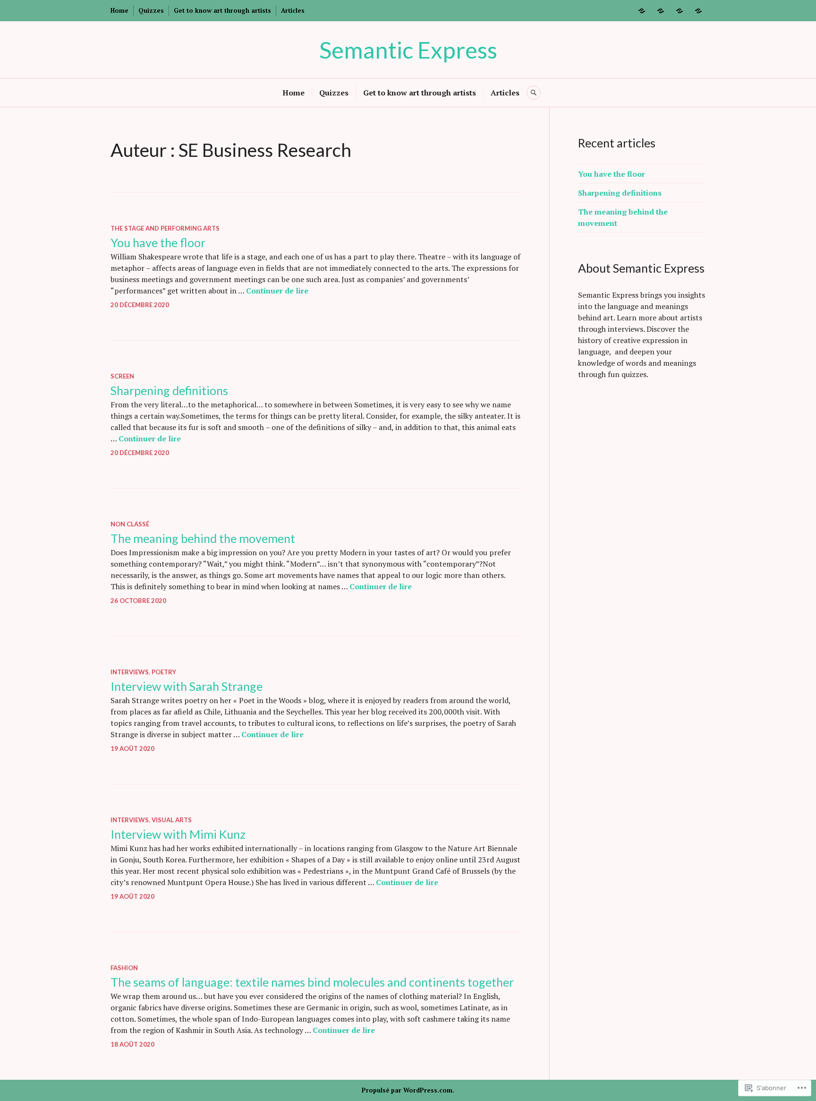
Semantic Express (408, 49)
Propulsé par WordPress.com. (408, 1090)
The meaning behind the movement (202, 538)
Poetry (164, 672)
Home (119, 10)
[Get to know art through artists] (679, 11)
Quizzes (151, 10)
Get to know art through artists (222, 10)
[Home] (642, 11)
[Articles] (698, 11)
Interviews (129, 672)
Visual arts (172, 820)
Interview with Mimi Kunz (178, 834)
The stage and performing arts (165, 228)
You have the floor (157, 242)
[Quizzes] (661, 11)
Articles (293, 10)
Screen (122, 376)
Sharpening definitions (169, 390)
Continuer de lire (277, 290)
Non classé (129, 524)
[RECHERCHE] (534, 93)
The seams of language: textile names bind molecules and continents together (312, 982)
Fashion (124, 968)
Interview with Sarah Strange (186, 686)
